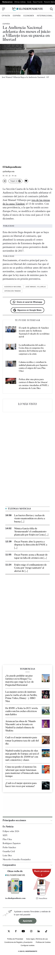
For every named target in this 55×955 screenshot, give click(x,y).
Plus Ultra (7, 839)
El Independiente (12, 167)
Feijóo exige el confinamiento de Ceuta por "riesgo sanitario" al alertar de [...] (30, 567)
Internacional (45, 15)
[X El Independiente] (9, 931)
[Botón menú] (3, 9)
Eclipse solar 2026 (11, 831)
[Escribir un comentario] (26, 181)
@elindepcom (8, 172)
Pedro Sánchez (9, 847)
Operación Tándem (12, 291)
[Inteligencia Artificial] (15, 893)
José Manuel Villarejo (35, 287)
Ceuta (29, 2)
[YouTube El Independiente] (23, 931)
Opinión (6, 15)
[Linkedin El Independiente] (39, 931)
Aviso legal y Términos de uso (37, 939)
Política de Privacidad (15, 939)
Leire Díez (7, 855)
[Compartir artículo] (5, 181)
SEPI (5, 835)
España (17, 15)
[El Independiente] (27, 9)
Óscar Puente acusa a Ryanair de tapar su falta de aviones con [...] (31, 556)
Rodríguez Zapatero (12, 843)
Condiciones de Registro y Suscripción (18, 942)
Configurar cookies (27, 945)
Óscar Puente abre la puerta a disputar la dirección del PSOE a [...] (30, 544)
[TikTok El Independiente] (46, 932)
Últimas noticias (20, 2)
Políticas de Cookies (43, 942)
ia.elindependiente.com (15, 898)
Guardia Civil (9, 851)
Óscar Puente (38, 2)
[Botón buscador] (51, 9)
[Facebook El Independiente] (15, 931)
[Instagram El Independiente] (31, 931)
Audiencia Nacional (12, 287)
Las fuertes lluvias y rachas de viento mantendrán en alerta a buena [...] (29, 518)
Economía (28, 15)
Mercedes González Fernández (17, 859)
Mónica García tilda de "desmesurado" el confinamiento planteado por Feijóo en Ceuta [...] (31, 531)
